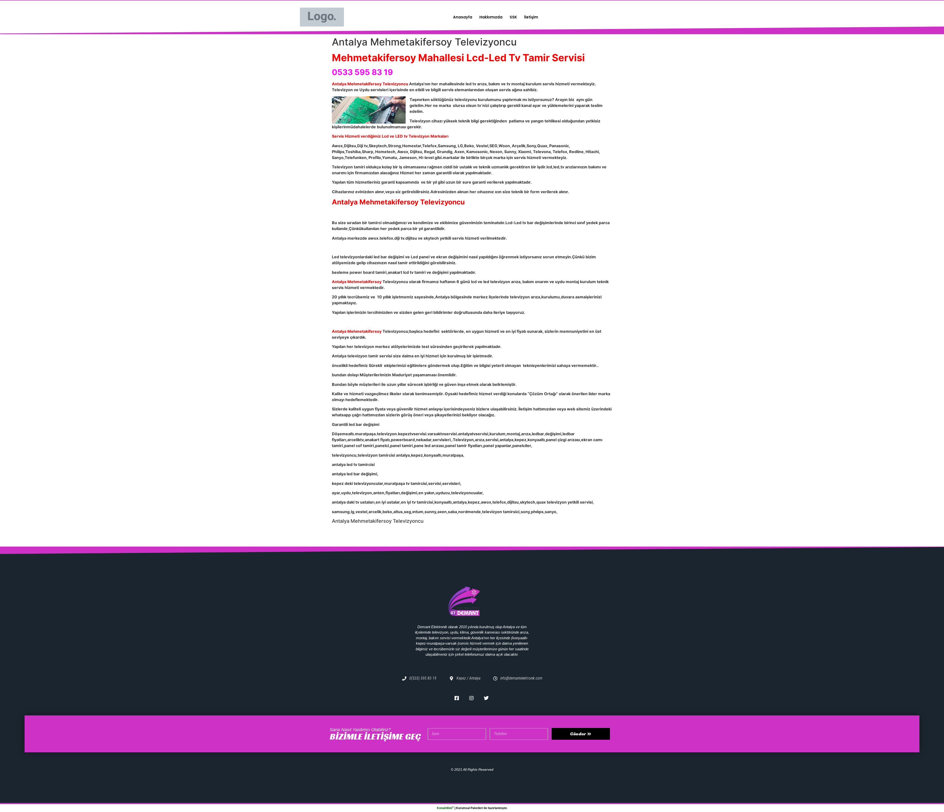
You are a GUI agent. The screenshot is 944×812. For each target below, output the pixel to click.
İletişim (531, 17)
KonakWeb (445, 808)
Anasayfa (462, 17)
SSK (513, 17)
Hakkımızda (490, 17)
